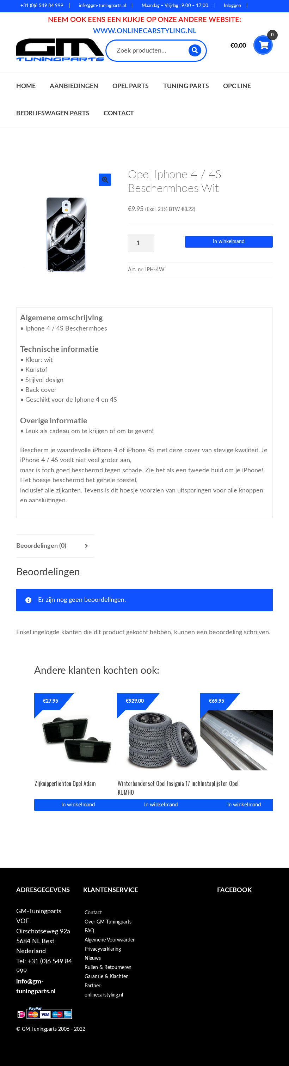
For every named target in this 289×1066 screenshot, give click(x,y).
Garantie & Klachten (107, 976)
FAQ (89, 930)
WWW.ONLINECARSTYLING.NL (144, 31)
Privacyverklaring (103, 949)
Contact (119, 113)
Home (26, 86)
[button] (105, 180)
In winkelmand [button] (78, 804)
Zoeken (195, 50)
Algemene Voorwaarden (110, 940)
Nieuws (93, 958)
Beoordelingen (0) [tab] (41, 546)
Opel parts (130, 86)
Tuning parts (186, 86)
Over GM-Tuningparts (108, 922)
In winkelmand (229, 241)
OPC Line (237, 86)
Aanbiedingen (74, 86)
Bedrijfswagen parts (53, 113)
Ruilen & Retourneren (108, 967)
